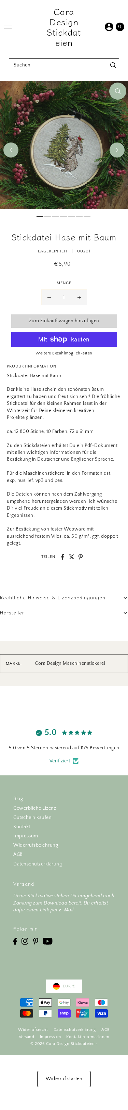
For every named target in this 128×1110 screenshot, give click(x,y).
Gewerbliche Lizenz (34, 808)
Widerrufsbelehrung (35, 845)
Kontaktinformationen (87, 1037)
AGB (18, 854)
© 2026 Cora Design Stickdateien (62, 1044)
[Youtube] (48, 941)
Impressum (25, 836)
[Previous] (10, 150)
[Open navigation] (8, 26)
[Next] (117, 150)
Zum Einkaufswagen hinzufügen (64, 321)
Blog (18, 798)
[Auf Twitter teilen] (71, 557)
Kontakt (21, 827)
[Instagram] (25, 941)
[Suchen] (113, 65)
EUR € (69, 986)
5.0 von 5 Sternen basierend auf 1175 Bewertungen (64, 748)
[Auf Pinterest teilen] (80, 557)
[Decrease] (49, 297)
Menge (64, 283)
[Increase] (79, 297)
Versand (26, 1037)
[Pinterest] (36, 941)
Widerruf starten (64, 1079)
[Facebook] (15, 941)
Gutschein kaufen (32, 817)
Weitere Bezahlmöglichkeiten (64, 353)
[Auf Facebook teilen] (62, 557)
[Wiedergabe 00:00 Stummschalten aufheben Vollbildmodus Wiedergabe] (64, 150)
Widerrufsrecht (33, 1029)
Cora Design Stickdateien (64, 26)
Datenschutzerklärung (37, 864)
